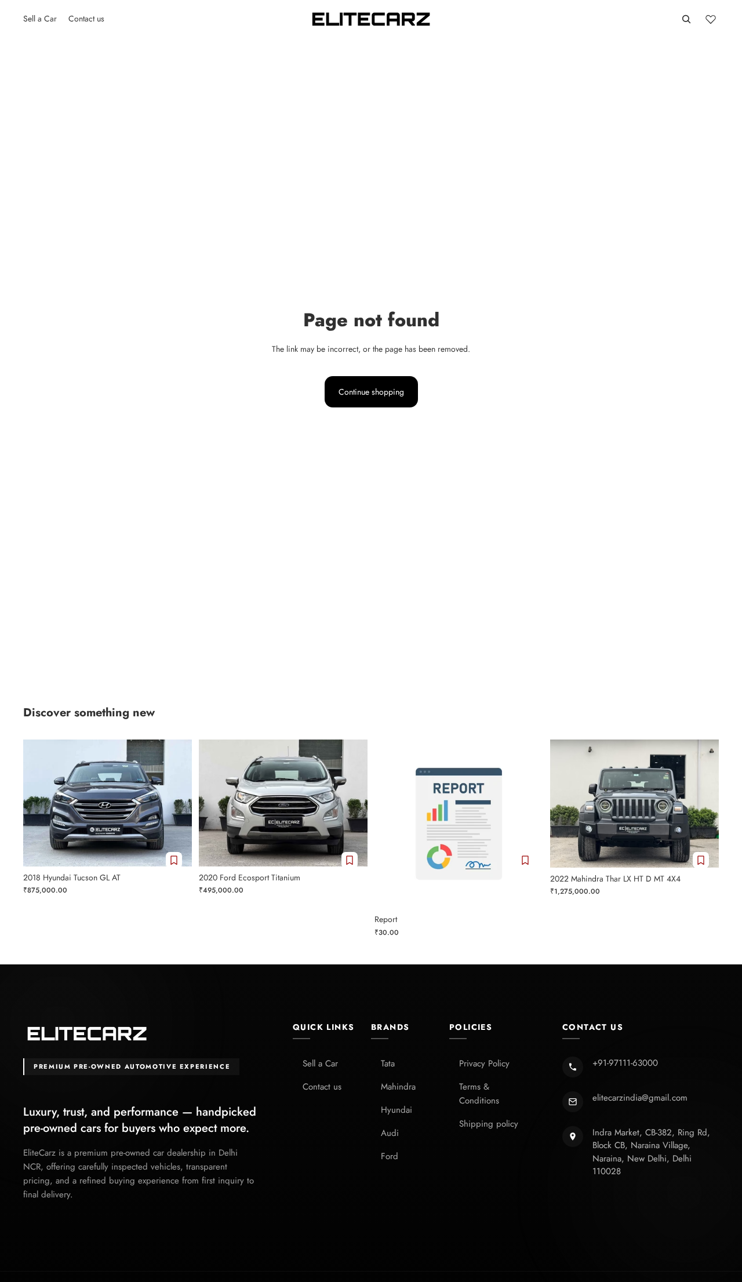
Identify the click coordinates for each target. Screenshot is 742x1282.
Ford (389, 1156)
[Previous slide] (40, 803)
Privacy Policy (484, 1063)
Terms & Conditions (479, 1093)
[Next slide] (174, 803)
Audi (390, 1133)
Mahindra (398, 1086)
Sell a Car (320, 1063)
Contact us (322, 1086)
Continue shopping (371, 392)
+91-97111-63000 (625, 1063)
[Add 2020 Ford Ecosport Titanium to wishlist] (349, 860)
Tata (388, 1063)
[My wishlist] (710, 19)
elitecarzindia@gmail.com (640, 1097)
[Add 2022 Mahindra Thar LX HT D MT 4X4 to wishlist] (701, 860)
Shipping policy (488, 1123)
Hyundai (396, 1109)
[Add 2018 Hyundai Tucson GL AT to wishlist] (174, 860)
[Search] (686, 19)
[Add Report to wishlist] (525, 860)
